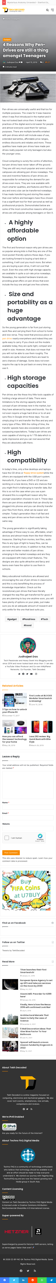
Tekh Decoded (19, 1202)
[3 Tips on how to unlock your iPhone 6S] (14, 700)
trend (28, 625)
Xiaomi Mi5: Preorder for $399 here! (35, 995)
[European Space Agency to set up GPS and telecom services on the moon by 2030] (10, 984)
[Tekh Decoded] (13, 10)
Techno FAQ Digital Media (40, 1202)
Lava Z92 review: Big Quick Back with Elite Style (40, 739)
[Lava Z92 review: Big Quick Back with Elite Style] (41, 727)
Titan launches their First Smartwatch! (33, 971)
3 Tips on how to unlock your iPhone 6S (14, 711)
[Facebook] (24, 674)
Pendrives (29, 619)
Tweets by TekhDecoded (13, 950)
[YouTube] (32, 674)
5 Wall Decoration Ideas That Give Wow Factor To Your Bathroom (35, 1031)
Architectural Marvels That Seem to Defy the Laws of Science (34, 1018)
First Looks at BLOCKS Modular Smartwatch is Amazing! (40, 698)
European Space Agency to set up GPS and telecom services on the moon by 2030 (36, 983)
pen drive (7, 338)
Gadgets (16, 19)
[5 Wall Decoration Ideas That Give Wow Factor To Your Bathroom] (10, 1032)
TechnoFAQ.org (11, 1179)
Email (5, 813)
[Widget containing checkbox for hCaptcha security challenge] (24, 837)
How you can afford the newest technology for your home (14, 739)
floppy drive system (34, 473)
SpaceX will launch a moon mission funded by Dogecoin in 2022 (36, 1045)
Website (6, 824)
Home (7, 19)
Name (5, 802)
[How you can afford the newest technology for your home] (14, 727)
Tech (45, 619)
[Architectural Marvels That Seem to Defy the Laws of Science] (10, 1019)
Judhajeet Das (12, 62)
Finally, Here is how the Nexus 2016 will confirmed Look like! (35, 1006)
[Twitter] (28, 674)
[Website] (20, 674)
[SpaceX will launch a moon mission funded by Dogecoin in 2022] (10, 1046)
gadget (13, 619)
